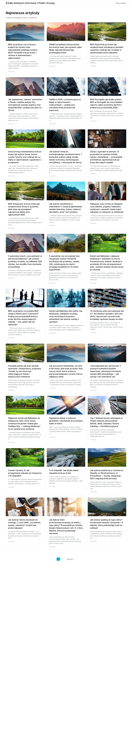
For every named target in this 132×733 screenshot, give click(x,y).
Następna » (70, 559)
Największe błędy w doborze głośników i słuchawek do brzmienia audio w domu (66, 421)
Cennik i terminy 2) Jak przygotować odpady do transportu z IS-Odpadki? (25, 473)
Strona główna (121, 3)
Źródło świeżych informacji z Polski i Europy (30, 3)
